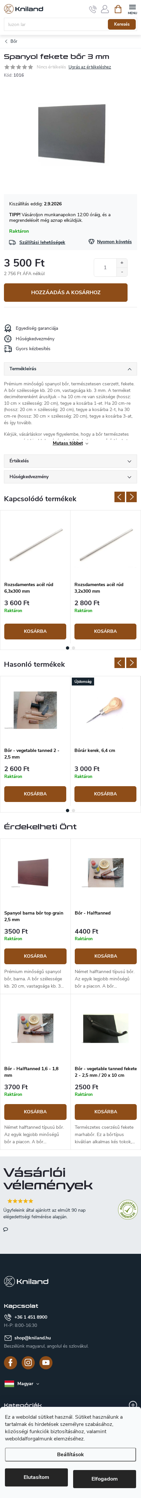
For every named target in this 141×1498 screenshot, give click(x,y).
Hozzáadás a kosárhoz (66, 292)
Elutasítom (36, 1477)
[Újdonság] (105, 710)
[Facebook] (10, 1362)
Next (131, 497)
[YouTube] (45, 1362)
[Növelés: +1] (121, 263)
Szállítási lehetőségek (42, 242)
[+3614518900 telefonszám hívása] (93, 9)
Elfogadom (104, 1479)
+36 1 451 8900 (30, 1317)
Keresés (122, 24)
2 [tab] (73, 648)
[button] (35, 959)
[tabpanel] (35, 576)
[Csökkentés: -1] (121, 272)
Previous (119, 497)
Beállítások (70, 1454)
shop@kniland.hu (32, 1338)
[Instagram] (28, 1362)
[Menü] (132, 8)
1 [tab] (67, 648)
